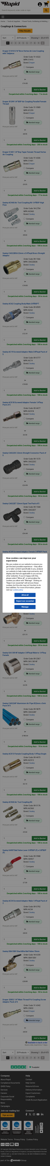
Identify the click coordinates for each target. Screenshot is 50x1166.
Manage (25, 607)
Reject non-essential (25, 601)
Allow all (25, 595)
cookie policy (18, 590)
